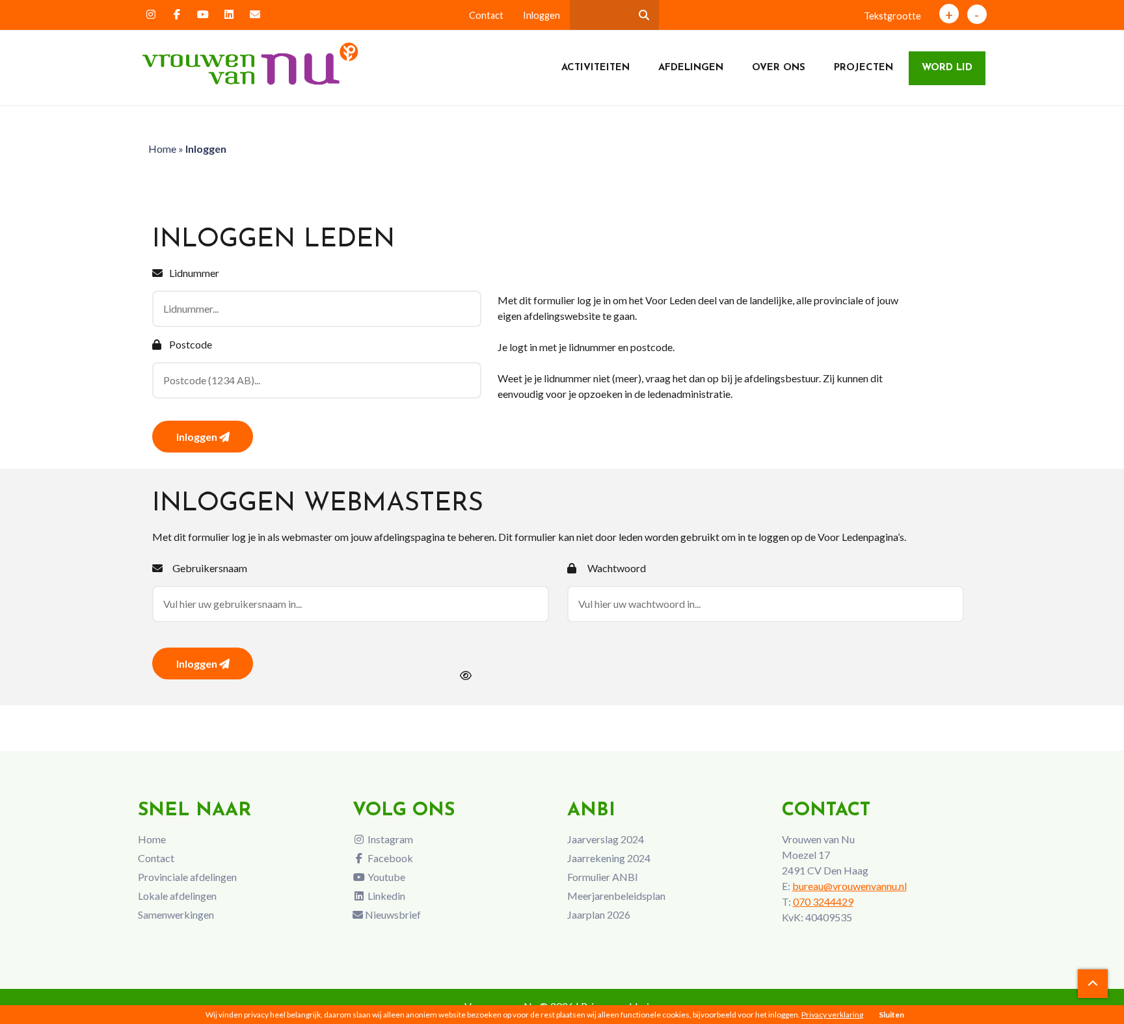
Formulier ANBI (602, 877)
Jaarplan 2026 (598, 914)
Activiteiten (595, 68)
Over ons (778, 68)
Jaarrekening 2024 (608, 858)
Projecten (863, 68)
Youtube (385, 877)
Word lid (947, 68)
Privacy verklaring (832, 1014)
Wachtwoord (616, 568)
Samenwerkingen (176, 914)
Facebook (389, 858)
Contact (486, 15)
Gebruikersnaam (209, 568)
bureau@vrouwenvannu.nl (849, 886)
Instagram (389, 839)
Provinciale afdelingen (187, 877)
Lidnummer (194, 273)
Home (162, 148)
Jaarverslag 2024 (605, 839)
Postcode (190, 344)
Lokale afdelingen (177, 895)
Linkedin (385, 895)
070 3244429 (823, 901)
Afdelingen (690, 68)
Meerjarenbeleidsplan (616, 895)
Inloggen (541, 15)
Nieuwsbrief (392, 914)
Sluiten (891, 1014)
